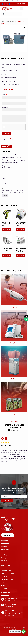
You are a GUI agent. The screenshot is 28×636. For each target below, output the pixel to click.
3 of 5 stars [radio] (7, 167)
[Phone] (26, 319)
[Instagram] (5, 4)
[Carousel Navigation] (14, 439)
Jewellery (14, 415)
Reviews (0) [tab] (6, 146)
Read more (6, 229)
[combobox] (11, 14)
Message (4, 114)
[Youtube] (7, 4)
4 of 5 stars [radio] (9, 167)
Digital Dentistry (14, 379)
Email (4, 101)
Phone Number (6, 107)
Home (2, 21)
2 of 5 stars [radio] (5, 167)
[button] (21, 8)
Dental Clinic (14, 307)
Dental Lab (14, 343)
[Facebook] (2, 4)
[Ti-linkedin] (9, 4)
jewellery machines (10, 21)
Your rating (5, 165)
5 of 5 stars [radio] (11, 167)
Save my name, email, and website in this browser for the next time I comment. (14, 191)
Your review (6, 170)
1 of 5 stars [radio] (2, 167)
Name (4, 94)
